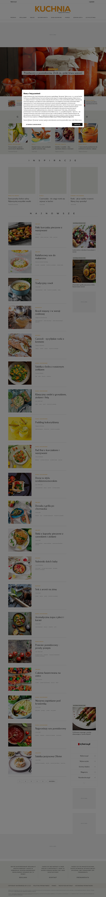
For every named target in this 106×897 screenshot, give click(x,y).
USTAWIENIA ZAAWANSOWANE (33, 124)
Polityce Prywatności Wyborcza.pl (48, 116)
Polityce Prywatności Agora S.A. (65, 116)
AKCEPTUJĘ (77, 124)
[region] (53, 108)
